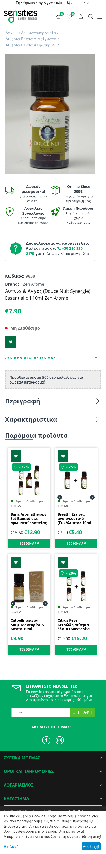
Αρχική (12, 32)
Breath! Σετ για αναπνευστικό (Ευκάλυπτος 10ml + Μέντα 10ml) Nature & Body (76, 518)
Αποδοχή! (91, 846)
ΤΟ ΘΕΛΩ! (29, 543)
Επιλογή (11, 846)
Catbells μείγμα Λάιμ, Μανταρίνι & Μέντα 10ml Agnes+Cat (28, 624)
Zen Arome (33, 284)
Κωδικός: (14, 276)
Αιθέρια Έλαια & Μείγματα (31, 38)
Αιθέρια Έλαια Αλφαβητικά (31, 45)
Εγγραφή (82, 712)
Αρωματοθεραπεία (38, 32)
